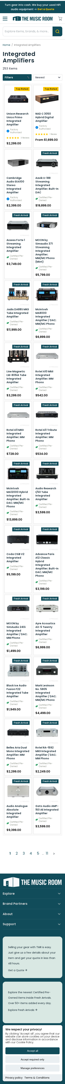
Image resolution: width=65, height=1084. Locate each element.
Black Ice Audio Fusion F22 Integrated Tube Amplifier (17, 691)
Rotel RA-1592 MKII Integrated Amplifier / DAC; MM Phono (45, 753)
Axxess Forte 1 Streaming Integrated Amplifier (15, 245)
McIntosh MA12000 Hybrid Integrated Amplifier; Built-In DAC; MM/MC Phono (18, 497)
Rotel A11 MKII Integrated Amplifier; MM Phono (15, 435)
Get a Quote (16, 970)
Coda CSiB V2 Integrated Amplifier (15, 557)
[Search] (57, 31)
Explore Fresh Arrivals (21, 1010)
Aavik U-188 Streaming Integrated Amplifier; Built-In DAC (46, 185)
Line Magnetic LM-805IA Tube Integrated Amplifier (16, 377)
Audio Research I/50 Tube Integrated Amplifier (45, 494)
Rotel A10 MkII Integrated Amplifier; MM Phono (44, 377)
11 (47, 853)
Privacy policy (14, 1077)
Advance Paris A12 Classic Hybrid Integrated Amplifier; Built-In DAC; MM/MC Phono (46, 565)
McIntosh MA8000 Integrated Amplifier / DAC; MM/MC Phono (45, 317)
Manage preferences (32, 1068)
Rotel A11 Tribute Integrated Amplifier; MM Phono (46, 435)
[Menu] (5, 18)
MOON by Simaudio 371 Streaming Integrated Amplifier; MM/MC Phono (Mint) (45, 251)
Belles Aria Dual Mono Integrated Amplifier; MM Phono (17, 753)
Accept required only (32, 1059)
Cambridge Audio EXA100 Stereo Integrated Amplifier (15, 185)
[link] (17, 137)
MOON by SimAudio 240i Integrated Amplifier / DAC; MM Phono (16, 631)
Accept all (32, 1050)
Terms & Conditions (36, 1077)
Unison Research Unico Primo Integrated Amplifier (17, 119)
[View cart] (60, 18)
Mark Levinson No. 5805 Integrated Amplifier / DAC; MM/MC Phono (45, 693)
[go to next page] (54, 853)
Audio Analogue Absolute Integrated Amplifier (17, 811)
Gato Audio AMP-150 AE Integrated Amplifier (46, 809)
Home (6, 45)
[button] (17, 77)
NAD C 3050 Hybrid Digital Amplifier (44, 117)
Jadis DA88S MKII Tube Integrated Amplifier (17, 313)
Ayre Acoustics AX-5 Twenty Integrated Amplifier (45, 629)
